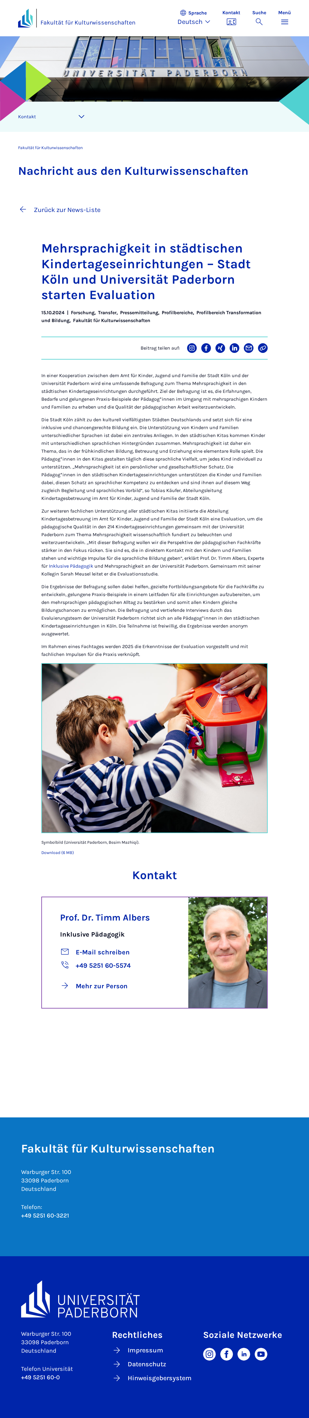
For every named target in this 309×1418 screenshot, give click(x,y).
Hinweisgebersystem (160, 1378)
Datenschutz (147, 1364)
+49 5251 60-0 (40, 1377)
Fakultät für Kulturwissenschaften (87, 22)
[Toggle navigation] (81, 117)
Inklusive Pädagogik (71, 566)
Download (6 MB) (57, 852)
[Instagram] (209, 1354)
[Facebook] (226, 1354)
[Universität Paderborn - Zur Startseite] (25, 18)
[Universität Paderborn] (154, 1299)
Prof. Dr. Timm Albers (105, 917)
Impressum (145, 1350)
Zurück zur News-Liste (67, 210)
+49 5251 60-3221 (45, 1215)
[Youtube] (261, 1354)
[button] (196, 18)
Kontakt (27, 116)
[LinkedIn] (243, 1354)
